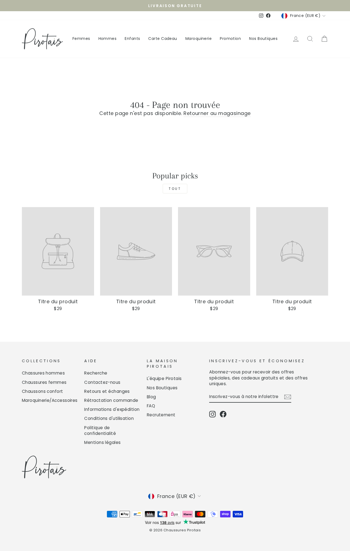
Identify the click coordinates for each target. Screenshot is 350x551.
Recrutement (161, 415)
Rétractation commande (111, 400)
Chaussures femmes (44, 382)
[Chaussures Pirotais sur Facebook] (223, 414)
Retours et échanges (107, 391)
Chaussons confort (42, 391)
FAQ (151, 406)
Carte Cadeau (162, 38)
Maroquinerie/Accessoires (50, 400)
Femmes (81, 38)
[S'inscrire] (287, 396)
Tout (175, 188)
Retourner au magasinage (216, 113)
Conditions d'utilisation (109, 418)
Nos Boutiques (263, 38)
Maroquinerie (198, 38)
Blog (151, 397)
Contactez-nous (102, 382)
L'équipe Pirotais (164, 378)
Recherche (95, 373)
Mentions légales (102, 442)
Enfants (132, 38)
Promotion (230, 38)
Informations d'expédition (111, 409)
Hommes (107, 38)
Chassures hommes (43, 373)
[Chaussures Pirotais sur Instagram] (212, 414)
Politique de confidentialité (100, 430)
